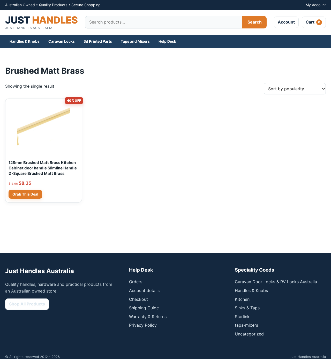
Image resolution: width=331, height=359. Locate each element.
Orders (135, 281)
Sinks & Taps (247, 307)
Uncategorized (249, 333)
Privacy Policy (143, 325)
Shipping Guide (144, 307)
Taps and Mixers (135, 41)
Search (254, 22)
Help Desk (167, 41)
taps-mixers (246, 325)
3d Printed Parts (98, 41)
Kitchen (242, 299)
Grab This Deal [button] (25, 194)
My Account (316, 5)
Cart (313, 22)
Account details (144, 290)
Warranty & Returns (148, 316)
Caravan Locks (61, 41)
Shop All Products (27, 303)
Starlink (242, 316)
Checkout (138, 299)
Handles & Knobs (25, 41)
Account (286, 22)
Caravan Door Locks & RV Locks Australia (276, 281)
